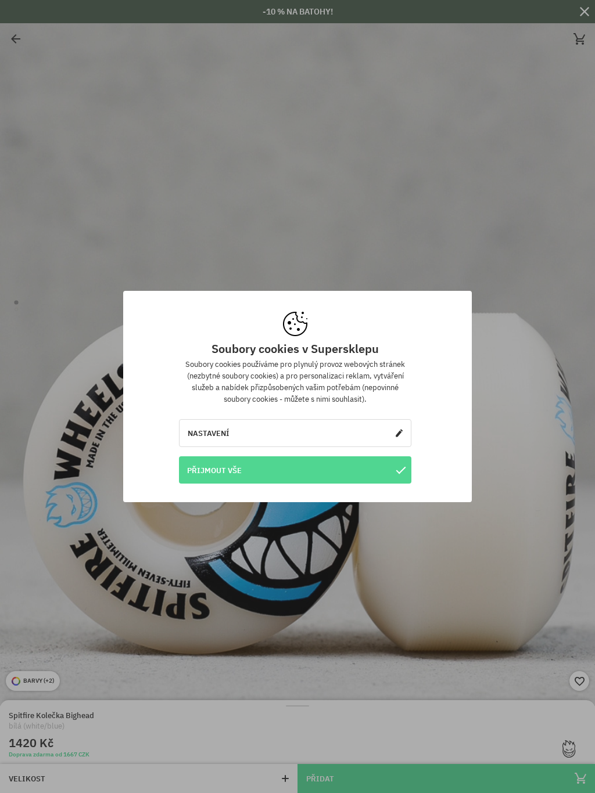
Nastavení (209, 433)
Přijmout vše (214, 470)
